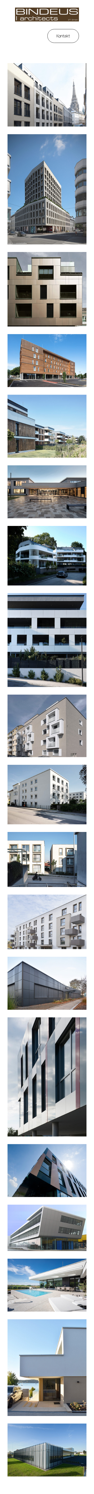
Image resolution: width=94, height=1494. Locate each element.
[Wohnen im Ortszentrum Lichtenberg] (47, 859)
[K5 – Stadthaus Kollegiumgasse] (47, 289)
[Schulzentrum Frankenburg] (47, 491)
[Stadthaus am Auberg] (47, 726)
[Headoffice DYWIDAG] (47, 1076)
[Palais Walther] (47, 95)
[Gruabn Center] (47, 1170)
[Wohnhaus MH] (47, 1367)
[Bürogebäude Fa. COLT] (47, 983)
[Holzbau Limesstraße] (47, 360)
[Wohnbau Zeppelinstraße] (47, 794)
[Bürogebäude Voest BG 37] (47, 1228)
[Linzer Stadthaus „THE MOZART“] (47, 189)
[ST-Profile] (47, 1450)
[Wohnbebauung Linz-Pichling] (47, 426)
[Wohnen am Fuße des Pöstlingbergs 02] (47, 556)
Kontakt (63, 36)
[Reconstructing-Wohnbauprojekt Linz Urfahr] (47, 922)
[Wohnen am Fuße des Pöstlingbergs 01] (47, 640)
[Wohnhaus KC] (47, 1285)
